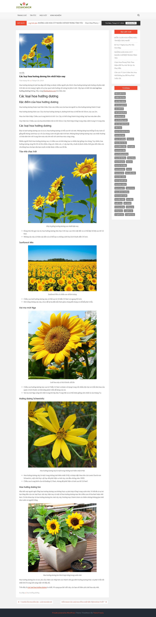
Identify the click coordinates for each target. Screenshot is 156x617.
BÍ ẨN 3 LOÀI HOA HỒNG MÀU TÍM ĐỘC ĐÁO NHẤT (125, 39)
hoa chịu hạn (119, 135)
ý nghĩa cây (128, 211)
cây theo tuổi (119, 116)
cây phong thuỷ (120, 113)
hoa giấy (131, 147)
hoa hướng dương (33, 593)
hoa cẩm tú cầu (120, 143)
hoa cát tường (120, 139)
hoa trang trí (119, 188)
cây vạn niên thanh (121, 124)
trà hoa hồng (119, 207)
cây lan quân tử (120, 105)
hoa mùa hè (119, 173)
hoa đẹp (22, 593)
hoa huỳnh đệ (120, 150)
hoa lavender (119, 169)
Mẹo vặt (43, 15)
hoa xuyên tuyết (121, 196)
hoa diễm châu (120, 147)
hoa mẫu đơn (130, 173)
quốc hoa (118, 203)
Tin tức (33, 15)
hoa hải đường (120, 158)
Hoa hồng (131, 158)
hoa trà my (130, 188)
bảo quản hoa (120, 94)
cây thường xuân (121, 120)
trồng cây (130, 207)
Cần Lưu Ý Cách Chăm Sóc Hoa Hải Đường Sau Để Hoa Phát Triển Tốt (125, 75)
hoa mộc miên (120, 177)
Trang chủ (22, 15)
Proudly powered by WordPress (63, 613)
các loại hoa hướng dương (37, 587)
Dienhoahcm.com (49, 91)
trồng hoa (118, 211)
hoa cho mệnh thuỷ (122, 131)
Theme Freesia (98, 613)
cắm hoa (118, 128)
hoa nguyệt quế (120, 181)
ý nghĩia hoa (130, 215)
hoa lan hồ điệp (120, 165)
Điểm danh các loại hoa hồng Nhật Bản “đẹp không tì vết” (83, 602)
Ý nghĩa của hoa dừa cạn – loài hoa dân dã (36, 602)
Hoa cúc (130, 139)
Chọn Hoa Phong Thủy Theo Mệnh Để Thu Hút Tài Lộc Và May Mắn (88, 23)
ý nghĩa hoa (119, 215)
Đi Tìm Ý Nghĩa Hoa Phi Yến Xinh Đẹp (124, 46)
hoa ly (129, 169)
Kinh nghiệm (55, 15)
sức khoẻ (127, 203)
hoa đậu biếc (119, 199)
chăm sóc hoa (120, 97)
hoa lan (129, 162)
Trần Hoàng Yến (24, 80)
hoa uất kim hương (121, 192)
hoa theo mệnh (120, 184)
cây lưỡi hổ (119, 109)
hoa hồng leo (119, 162)
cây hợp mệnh (120, 101)
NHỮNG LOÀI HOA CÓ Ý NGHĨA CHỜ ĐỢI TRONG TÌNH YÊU (37, 23)
